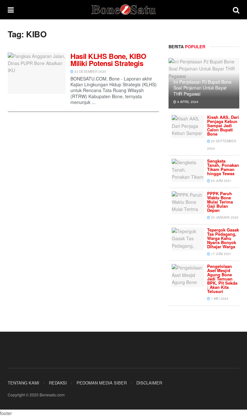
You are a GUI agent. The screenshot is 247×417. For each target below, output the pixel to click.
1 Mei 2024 (219, 298)
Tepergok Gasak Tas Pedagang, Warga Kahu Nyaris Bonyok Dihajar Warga (223, 238)
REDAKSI (58, 383)
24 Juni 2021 (221, 180)
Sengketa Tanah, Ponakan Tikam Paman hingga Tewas (223, 167)
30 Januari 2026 (224, 217)
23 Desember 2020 (89, 71)
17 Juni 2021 (221, 253)
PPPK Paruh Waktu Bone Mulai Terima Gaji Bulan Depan (220, 201)
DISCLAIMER (149, 383)
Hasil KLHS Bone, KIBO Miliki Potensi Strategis (108, 59)
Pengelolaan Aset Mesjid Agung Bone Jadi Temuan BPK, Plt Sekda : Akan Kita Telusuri (222, 278)
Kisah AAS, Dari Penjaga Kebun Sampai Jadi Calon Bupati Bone (223, 125)
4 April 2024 (187, 102)
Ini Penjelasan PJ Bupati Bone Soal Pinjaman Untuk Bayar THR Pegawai (202, 88)
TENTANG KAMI (23, 383)
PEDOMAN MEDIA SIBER (102, 383)
